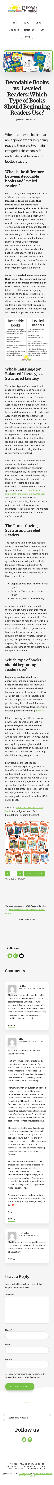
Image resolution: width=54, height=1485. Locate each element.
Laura (22, 986)
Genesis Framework (43, 1473)
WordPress (23, 1475)
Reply (11, 1025)
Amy (21, 1039)
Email (8, 1344)
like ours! (40, 710)
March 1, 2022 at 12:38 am (31, 988)
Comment (10, 1294)
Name (8, 1329)
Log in (32, 1475)
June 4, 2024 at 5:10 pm (30, 1235)
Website (8, 1359)
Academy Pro (25, 1473)
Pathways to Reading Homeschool (27, 8)
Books (32, 919)
